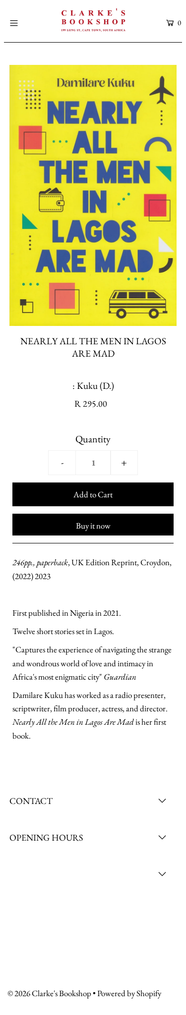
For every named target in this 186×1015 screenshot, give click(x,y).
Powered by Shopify (129, 993)
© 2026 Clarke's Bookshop (49, 993)
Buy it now (93, 525)
